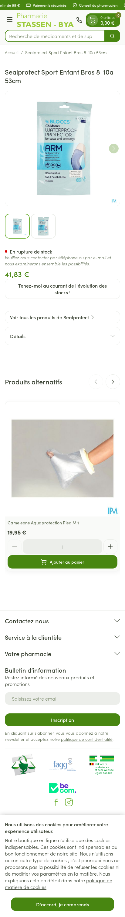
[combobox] (55, 36)
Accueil (12, 52)
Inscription (62, 719)
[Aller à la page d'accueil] (45, 20)
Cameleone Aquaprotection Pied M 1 (43, 523)
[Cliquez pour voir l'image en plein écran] (62, 148)
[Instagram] (68, 802)
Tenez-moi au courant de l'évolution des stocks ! (62, 289)
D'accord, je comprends (62, 904)
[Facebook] (56, 802)
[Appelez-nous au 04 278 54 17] (79, 20)
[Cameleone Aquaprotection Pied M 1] (62, 458)
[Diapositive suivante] (113, 381)
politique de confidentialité (87, 739)
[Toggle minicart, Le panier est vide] (92, 20)
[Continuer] (114, 148)
